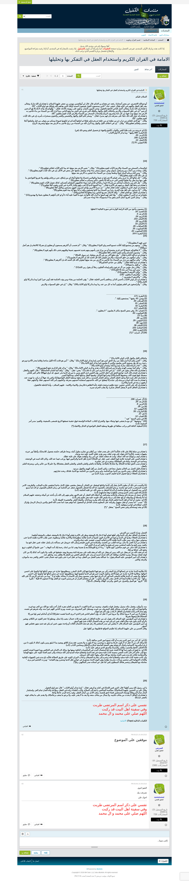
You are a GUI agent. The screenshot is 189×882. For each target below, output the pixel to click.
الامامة (123, 721)
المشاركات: (162, 120)
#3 (22, 784)
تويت (157, 125)
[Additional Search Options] (24, 16)
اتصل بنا (36, 861)
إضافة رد (25, 853)
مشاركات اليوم (164, 35)
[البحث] (20, 16)
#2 (22, 735)
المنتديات (165, 30)
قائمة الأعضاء (152, 35)
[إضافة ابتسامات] (23, 834)
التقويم (143, 35)
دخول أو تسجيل (26, 2)
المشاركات (162, 69)
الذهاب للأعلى (25, 861)
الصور (136, 69)
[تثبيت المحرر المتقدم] (28, 834)
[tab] (162, 69)
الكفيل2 (164, 861)
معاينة (36, 853)
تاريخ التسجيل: (161, 115)
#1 (22, 90)
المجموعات (151, 30)
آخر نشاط (148, 69)
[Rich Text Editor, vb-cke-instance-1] (94, 841)
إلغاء (45, 853)
